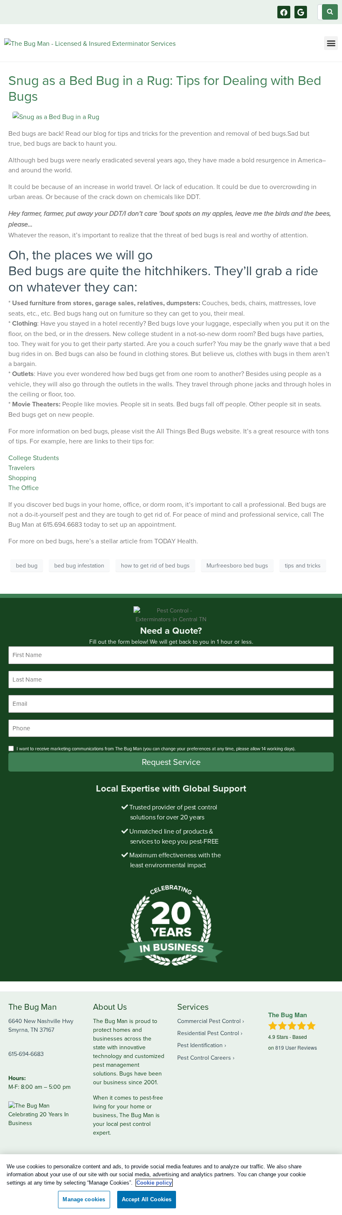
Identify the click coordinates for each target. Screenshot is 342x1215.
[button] (331, 43)
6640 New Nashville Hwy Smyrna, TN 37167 (40, 1025)
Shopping (22, 477)
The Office (23, 487)
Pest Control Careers (204, 1057)
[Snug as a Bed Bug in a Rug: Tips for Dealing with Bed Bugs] (56, 115)
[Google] (300, 12)
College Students (33, 457)
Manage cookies (84, 1199)
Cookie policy (154, 1183)
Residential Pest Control (208, 1033)
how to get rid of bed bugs (155, 565)
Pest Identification (200, 1045)
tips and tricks (303, 565)
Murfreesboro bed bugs (237, 565)
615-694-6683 (26, 1054)
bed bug (27, 565)
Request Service (171, 762)
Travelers (21, 467)
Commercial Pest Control (209, 1021)
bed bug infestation (79, 565)
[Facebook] (283, 12)
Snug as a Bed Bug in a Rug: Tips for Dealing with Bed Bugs (164, 87)
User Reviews (296, 1047)
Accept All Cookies (146, 1199)
